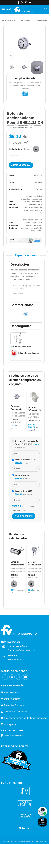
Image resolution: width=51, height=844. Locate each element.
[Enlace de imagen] (17, 760)
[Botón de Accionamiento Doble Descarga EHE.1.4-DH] (34, 551)
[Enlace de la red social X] (22, 2)
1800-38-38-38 (15, 659)
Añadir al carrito (24, 516)
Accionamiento (40, 21)
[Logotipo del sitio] (24, 9)
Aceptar (8, 839)
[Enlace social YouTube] (30, 2)
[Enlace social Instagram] (26, 2)
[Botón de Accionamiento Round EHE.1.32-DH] (17, 396)
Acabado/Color (15, 149)
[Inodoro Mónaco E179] (34, 397)
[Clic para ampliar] (11, 56)
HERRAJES (12, 21)
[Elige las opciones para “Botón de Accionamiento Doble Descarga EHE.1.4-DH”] (38, 547)
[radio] (36, 149)
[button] (42, 811)
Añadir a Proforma (20, 165)
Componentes (25, 21)
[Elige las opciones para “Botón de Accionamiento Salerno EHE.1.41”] (21, 547)
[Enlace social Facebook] (18, 2)
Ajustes (34, 839)
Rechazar (21, 839)
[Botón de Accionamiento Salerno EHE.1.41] (17, 551)
